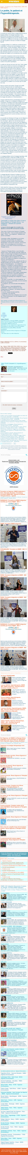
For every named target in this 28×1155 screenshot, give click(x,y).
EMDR (8, 346)
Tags (17, 1152)
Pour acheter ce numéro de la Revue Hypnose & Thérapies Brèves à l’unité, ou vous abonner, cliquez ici (14, 302)
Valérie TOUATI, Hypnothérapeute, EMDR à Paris (4, 315)
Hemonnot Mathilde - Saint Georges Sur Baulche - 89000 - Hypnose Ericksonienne (14, 1093)
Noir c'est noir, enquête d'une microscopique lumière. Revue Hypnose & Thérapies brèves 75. (13, 828)
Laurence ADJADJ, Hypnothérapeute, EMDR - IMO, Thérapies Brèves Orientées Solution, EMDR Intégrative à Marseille (14, 710)
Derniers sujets (4, 858)
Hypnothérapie (14, 1)
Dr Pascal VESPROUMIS (8, 675)
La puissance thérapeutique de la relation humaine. (14, 865)
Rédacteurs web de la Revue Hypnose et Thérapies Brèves (11, 445)
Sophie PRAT (4, 971)
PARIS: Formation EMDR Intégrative (11, 523)
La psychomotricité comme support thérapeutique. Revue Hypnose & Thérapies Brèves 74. (13, 840)
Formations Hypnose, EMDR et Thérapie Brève (19, 448)
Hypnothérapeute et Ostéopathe (18, 348)
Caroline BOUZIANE (6, 902)
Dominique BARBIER (6, 1021)
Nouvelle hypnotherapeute (8, 867)
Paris (7, 350)
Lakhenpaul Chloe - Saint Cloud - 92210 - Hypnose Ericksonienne (12, 1077)
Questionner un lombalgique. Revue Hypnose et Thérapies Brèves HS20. (11, 425)
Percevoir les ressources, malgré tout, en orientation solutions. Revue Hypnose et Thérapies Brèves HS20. (13, 429)
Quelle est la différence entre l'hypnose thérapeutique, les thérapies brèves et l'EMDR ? (12, 879)
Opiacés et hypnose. (7, 861)
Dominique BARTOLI (6, 953)
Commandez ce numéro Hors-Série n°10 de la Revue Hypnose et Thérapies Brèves (8, 217)
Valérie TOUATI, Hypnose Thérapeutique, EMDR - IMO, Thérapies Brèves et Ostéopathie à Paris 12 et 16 (12, 722)
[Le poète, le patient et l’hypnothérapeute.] (14, 19)
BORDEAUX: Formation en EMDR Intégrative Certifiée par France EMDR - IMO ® (13, 501)
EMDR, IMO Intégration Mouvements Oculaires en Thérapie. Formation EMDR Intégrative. (13, 886)
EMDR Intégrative (14, 486)
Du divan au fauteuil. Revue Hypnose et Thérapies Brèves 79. (12, 766)
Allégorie (5, 346)
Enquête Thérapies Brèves (8, 870)
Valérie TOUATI (15, 350)
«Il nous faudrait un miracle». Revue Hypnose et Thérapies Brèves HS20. (11, 433)
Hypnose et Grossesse (16, 347)
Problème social (6, 869)
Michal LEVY (4, 1058)
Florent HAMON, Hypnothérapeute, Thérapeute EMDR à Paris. (11, 698)
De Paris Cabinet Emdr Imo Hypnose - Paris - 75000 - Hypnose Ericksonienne (13, 1112)
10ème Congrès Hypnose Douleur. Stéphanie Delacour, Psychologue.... (16, 749)
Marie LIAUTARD (5, 911)
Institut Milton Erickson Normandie (19, 349)
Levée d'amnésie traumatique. (9, 1040)
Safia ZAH (3, 962)
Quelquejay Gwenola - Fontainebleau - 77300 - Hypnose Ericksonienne (13, 1135)
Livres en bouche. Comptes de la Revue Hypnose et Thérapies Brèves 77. (12, 786)
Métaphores (2, 350)
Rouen (10, 350)
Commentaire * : (4, 390)
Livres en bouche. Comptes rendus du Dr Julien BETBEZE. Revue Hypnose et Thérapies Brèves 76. (14, 807)
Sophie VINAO (5, 944)
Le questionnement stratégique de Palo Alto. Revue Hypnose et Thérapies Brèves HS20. (12, 438)
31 (14, 443)
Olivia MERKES (5, 979)
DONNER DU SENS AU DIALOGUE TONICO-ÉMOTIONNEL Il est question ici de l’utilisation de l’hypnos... (16, 843)
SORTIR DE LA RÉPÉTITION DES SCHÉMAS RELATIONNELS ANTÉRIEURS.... (16, 769)
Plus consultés (11, 858)
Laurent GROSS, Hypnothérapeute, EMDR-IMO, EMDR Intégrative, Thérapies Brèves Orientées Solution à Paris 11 (13, 686)
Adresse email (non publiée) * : (7, 381)
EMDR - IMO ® (16, 1151)
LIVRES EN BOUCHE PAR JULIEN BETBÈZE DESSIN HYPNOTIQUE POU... (16, 820)
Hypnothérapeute (8, 348)
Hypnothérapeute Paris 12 (5, 349)
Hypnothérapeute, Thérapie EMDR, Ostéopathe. (13, 320)
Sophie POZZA (5, 1012)
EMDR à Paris (20, 346)
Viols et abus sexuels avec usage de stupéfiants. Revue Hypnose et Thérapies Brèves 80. (12, 1030)
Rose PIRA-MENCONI (7, 1003)
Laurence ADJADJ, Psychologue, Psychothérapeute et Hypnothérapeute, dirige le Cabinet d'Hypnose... (18, 715)
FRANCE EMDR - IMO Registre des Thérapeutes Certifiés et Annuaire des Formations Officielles (14, 461)
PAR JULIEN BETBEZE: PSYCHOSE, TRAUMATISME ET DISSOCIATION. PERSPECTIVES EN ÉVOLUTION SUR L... (16, 789)
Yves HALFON (22, 350)
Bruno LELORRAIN (6, 918)
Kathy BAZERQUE (6, 995)
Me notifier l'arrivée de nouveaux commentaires (12, 404)
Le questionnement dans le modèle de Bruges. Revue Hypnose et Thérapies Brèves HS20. (12, 436)
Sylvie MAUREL (5, 987)
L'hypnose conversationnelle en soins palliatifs (13, 872)
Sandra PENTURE (6, 935)
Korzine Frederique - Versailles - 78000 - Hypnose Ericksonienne (12, 1081)
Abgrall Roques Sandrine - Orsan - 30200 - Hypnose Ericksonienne (12, 1143)
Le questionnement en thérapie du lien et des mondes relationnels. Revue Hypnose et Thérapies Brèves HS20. (13, 421)
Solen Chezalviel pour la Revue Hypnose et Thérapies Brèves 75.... (16, 832)
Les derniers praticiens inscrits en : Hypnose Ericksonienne (13, 1071)
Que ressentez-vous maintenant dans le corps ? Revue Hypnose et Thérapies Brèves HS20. (13, 427)
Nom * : (2, 376)
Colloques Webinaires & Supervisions (14, 449)
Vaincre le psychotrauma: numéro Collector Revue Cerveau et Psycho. (12, 1049)
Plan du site (12, 1152)
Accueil (2, 6)
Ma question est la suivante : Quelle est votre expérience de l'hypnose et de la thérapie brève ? (12, 863)
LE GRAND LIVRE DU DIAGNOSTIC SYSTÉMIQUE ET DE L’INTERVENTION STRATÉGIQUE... (15, 810)
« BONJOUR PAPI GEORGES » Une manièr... (16, 758)
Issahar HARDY (5, 893)
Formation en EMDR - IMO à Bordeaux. (11, 926)
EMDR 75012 (13, 346)
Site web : (3, 386)
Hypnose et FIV (7, 347)
